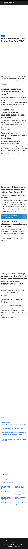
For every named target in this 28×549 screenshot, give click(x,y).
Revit (14, 544)
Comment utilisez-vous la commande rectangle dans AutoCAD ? (21, 493)
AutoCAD (3, 36)
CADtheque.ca (4, 479)
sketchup (10, 544)
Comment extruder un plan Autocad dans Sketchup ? (6, 488)
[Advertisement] (14, 20)
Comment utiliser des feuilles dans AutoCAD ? (7, 503)
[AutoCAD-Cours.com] (8, 2)
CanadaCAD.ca (4, 478)
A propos (18, 544)
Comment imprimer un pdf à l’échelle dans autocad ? (6, 498)
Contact (22, 544)
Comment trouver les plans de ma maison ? (6, 492)
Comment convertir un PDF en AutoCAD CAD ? (20, 498)
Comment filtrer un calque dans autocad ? (20, 487)
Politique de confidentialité (14, 546)
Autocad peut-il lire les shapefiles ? (20, 503)
